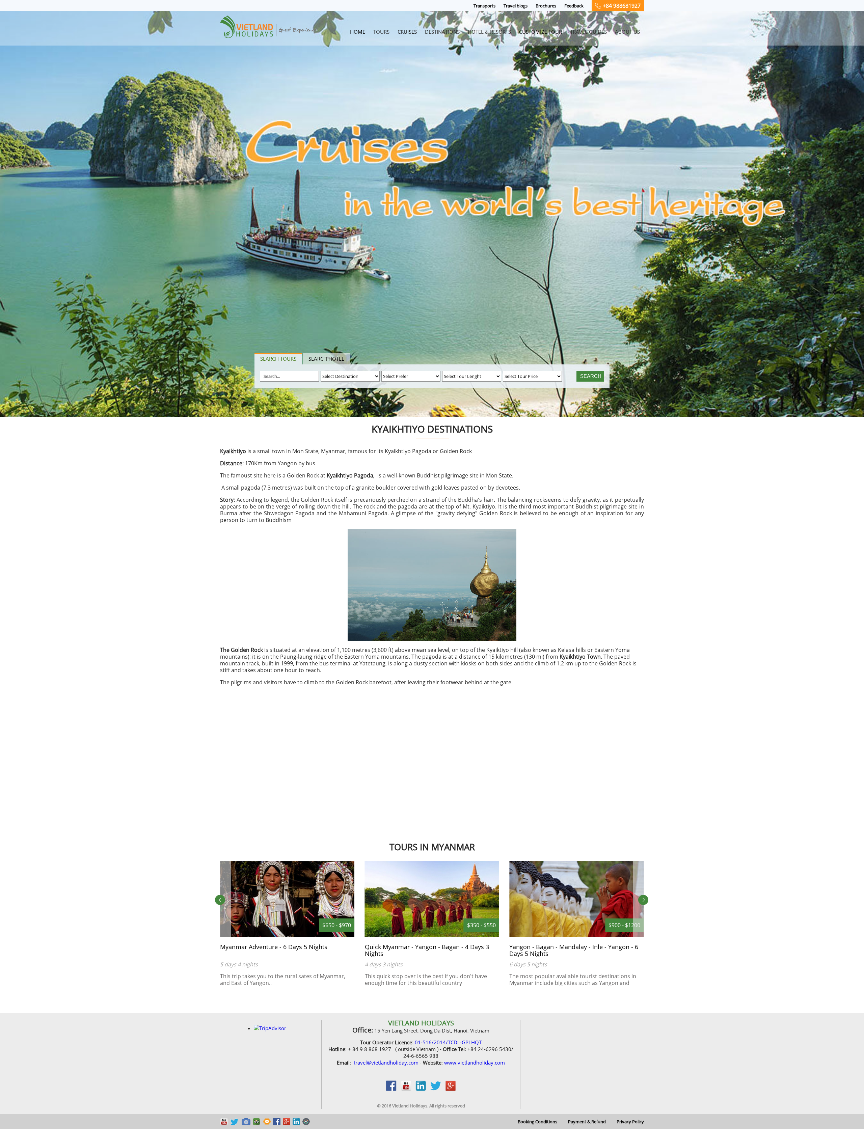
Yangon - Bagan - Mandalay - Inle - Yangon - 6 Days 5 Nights (429, 950)
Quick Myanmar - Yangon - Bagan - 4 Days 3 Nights (282, 950)
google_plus (450, 1089)
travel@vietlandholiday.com (386, 1062)
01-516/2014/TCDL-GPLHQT (448, 1042)
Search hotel (326, 358)
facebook (391, 1089)
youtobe (406, 1089)
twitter (435, 1089)
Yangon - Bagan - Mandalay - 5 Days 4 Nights (573, 947)
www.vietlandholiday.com (474, 1062)
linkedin (421, 1089)
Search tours (278, 358)
